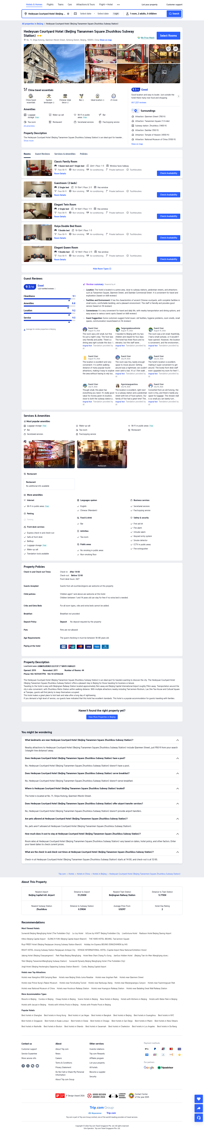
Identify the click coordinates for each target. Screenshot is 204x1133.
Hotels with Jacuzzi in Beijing (34, 1005)
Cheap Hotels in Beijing (66, 999)
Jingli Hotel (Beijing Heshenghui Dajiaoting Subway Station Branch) (50, 967)
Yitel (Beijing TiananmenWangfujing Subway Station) (44, 961)
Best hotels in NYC (166, 1015)
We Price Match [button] (147, 38)
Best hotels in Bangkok (101, 1015)
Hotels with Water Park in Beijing (163, 999)
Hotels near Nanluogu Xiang (100, 983)
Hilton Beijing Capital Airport (34, 939)
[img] (54, 63)
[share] (199, 1108)
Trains (60, 4)
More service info (29, 1058)
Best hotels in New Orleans (166, 1021)
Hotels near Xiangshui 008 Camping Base (39, 977)
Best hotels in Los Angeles (143, 1026)
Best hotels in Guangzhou (145, 1015)
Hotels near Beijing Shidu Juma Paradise (76, 977)
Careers (59, 1058)
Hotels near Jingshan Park (106, 977)
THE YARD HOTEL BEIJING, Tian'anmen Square (109, 939)
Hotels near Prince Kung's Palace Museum (39, 983)
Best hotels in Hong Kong (55, 1015)
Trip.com (62, 874)
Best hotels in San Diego (122, 1021)
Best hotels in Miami (143, 1021)
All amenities (29, 126)
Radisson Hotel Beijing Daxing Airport (155, 933)
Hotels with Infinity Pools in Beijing (63, 1005)
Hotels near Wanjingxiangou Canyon (130, 983)
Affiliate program (97, 1058)
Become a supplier (97, 1072)
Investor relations (97, 1049)
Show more (29, 141)
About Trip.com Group (65, 1079)
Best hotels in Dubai (79, 1021)
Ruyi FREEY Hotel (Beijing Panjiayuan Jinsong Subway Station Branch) (52, 944)
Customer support (29, 1049)
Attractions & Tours (85, 4)
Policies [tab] (84, 154)
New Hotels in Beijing (109, 999)
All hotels (93, 1067)
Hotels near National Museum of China (38, 988)
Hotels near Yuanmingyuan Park (161, 983)
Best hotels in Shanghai (32, 1015)
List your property (97, 1063)
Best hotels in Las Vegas (78, 1015)
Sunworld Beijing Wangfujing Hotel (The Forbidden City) (46, 933)
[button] (118, 4)
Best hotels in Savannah (95, 1026)
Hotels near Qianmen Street (131, 977)
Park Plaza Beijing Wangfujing (68, 955)
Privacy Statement (63, 1067)
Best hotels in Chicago (99, 1021)
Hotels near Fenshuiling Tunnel (73, 983)
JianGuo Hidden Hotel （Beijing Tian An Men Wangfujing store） (141, 955)
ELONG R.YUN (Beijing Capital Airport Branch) (67, 939)
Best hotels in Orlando (73, 1026)
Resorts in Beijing (29, 999)
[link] (149, 4)
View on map (137, 144)
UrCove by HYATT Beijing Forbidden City (102, 933)
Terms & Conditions (64, 1063)
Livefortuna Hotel (129, 933)
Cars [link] (70, 4)
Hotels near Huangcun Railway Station (107, 988)
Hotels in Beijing (100, 874)
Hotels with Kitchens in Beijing (134, 999)
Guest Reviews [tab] (42, 154)
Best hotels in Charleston (119, 1026)
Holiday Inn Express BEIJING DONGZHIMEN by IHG (106, 944)
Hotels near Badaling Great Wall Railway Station (146, 988)
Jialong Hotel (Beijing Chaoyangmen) (38, 955)
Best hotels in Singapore (32, 1021)
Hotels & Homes (34, 4)
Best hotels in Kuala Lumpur (57, 1021)
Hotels (71, 874)
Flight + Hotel (106, 4)
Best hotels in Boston (53, 1026)
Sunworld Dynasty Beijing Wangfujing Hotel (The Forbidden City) (97, 961)
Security (93, 1076)
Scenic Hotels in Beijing (88, 999)
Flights (50, 4)
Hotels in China (83, 874)
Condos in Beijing (46, 999)
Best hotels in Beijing (122, 1015)
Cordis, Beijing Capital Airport (94, 967)
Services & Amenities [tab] (64, 154)
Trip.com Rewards (97, 1054)
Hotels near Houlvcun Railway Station (73, 988)
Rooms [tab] (27, 154)
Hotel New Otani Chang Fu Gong (97, 955)
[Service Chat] (199, 1118)
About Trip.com (62, 1049)
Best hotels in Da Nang (167, 1026)
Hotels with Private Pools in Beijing (96, 1005)
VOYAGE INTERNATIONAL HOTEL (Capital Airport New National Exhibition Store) (112, 950)
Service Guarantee (29, 1054)
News (58, 1054)
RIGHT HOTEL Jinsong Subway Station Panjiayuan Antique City (48, 950)
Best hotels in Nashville (31, 1026)
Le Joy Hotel (77, 933)
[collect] (199, 1099)
